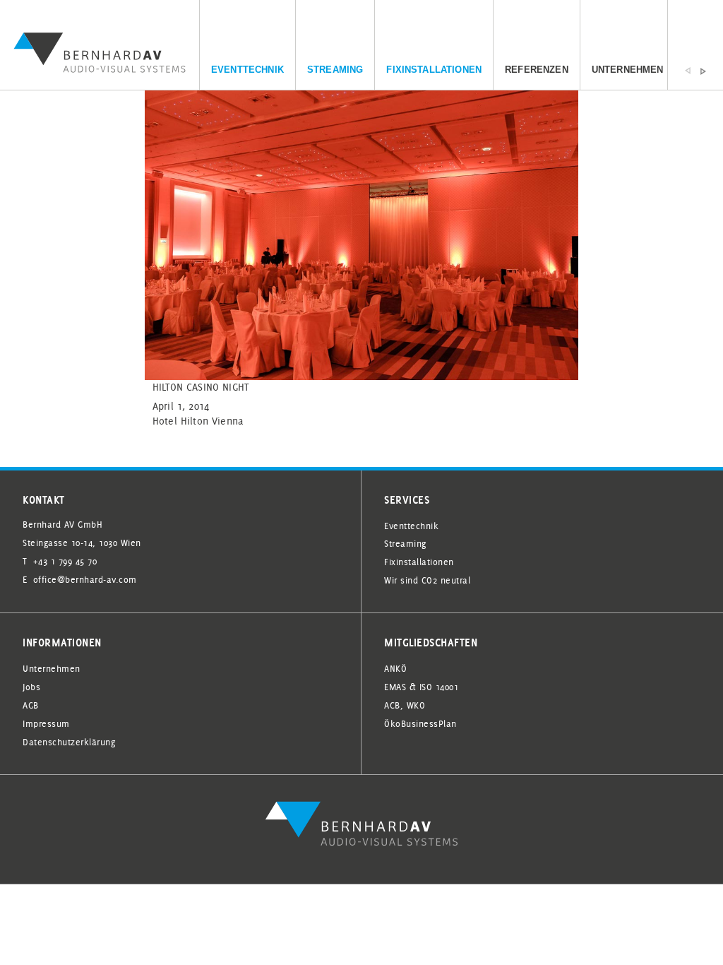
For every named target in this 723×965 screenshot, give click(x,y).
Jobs (31, 686)
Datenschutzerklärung (69, 741)
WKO (416, 705)
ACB (392, 705)
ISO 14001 (439, 686)
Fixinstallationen (434, 69)
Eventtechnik (247, 69)
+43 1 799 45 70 (65, 561)
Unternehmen (628, 69)
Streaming (335, 69)
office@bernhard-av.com (85, 579)
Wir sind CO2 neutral (427, 580)
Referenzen (536, 69)
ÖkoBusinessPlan (420, 723)
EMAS (395, 686)
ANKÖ (395, 668)
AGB (31, 705)
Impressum (46, 723)
